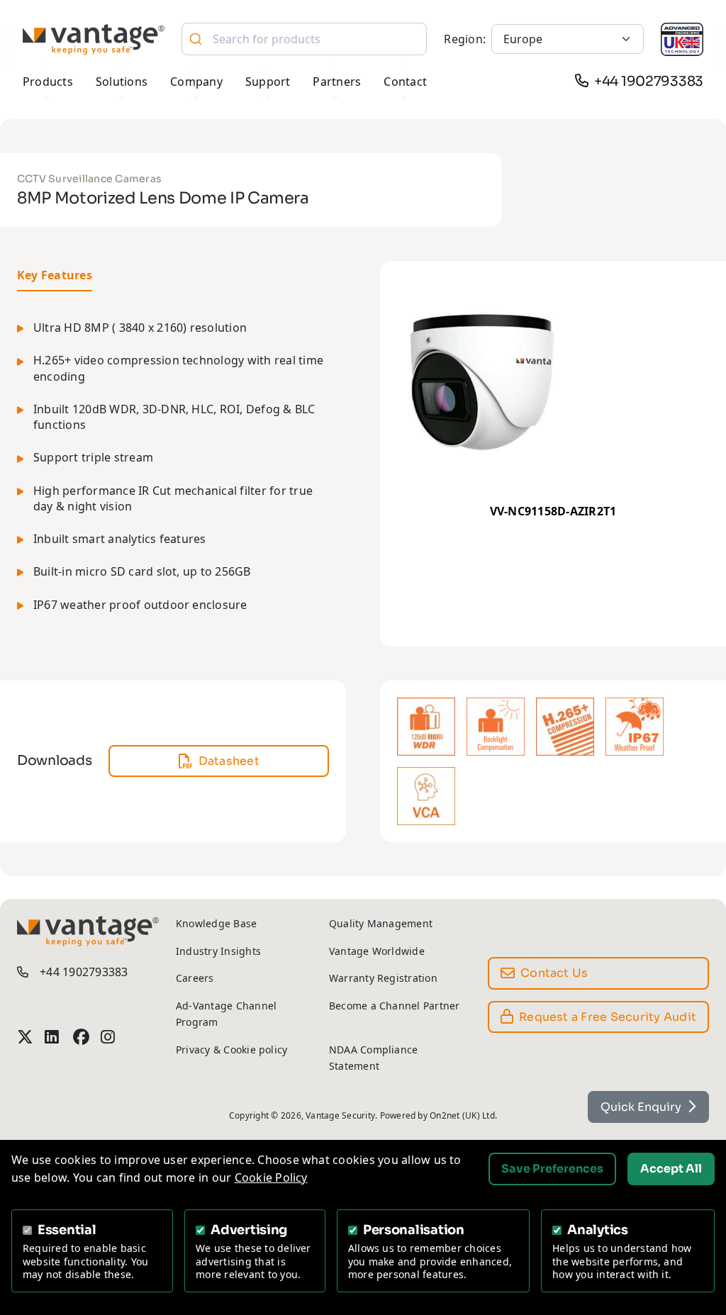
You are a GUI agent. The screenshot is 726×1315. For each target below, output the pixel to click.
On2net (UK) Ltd (462, 1115)
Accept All (671, 1168)
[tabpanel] (173, 475)
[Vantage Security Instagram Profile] (109, 1037)
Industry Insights (218, 951)
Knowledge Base (216, 923)
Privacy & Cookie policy (232, 1049)
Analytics (597, 1230)
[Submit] (197, 39)
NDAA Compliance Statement (373, 1058)
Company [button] (196, 81)
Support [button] (268, 81)
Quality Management (380, 923)
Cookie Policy (271, 1177)
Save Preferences (552, 1168)
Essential (67, 1230)
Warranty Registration (383, 978)
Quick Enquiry (641, 1106)
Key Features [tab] (54, 275)
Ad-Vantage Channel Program (226, 1014)
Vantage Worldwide (377, 951)
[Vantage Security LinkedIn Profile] (53, 1037)
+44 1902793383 (648, 81)
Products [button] (48, 81)
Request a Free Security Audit (607, 1016)
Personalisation (413, 1230)
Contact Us (554, 973)
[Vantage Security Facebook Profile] (81, 1037)
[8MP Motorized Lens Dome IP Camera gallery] (553, 382)
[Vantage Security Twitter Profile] (25, 1037)
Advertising (249, 1230)
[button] (426, 727)
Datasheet (229, 761)
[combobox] (304, 39)
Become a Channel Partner (394, 1005)
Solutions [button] (121, 81)
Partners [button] (337, 81)
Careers (195, 978)
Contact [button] (405, 81)
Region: (465, 39)
